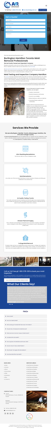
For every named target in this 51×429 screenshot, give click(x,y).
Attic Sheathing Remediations (25, 154)
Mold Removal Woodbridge (33, 387)
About (6, 369)
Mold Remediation (25, 176)
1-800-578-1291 (24, 271)
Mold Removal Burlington (32, 367)
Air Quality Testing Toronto (25, 198)
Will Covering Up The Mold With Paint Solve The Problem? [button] (19, 324)
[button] (8, 304)
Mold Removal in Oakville (32, 377)
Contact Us (7, 379)
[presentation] (3, 29)
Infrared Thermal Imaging (25, 221)
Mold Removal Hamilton (32, 369)
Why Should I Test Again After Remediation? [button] (16, 350)
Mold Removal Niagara (32, 375)
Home (6, 365)
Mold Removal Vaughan (32, 385)
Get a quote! (42, 10)
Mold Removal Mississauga (32, 373)
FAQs (6, 373)
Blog (6, 377)
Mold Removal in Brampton (32, 365)
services (7, 76)
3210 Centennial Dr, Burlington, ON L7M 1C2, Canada (15, 402)
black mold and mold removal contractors (13, 69)
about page (32, 66)
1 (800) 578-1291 (16, 10)
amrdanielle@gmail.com (30, 10)
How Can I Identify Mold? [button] (12, 320)
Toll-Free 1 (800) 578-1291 (11, 408)
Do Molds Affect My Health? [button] (13, 337)
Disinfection (7, 375)
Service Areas (8, 371)
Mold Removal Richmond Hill (33, 379)
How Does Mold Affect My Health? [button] (14, 354)
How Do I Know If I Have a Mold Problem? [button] (15, 345)
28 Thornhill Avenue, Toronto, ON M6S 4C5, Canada (14, 395)
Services (6, 367)
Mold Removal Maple (31, 371)
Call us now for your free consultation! (17, 280)
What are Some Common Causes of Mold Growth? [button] (18, 333)
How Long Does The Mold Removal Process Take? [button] (17, 341)
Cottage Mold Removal (25, 243)
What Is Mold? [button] (10, 316)
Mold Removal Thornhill (32, 381)
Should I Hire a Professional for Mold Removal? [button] (17, 329)
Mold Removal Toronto (32, 383)
